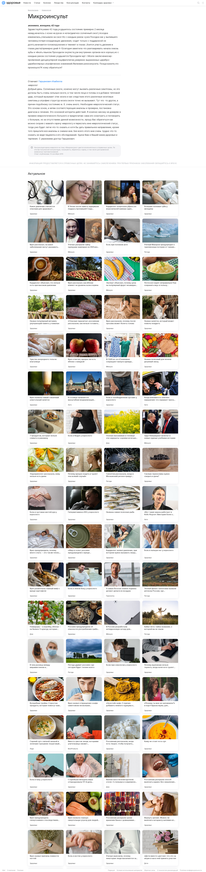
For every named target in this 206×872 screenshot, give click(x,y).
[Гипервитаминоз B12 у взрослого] (84, 504)
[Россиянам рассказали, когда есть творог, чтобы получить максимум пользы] (122, 733)
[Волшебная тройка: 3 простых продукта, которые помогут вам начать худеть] (46, 695)
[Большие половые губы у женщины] (160, 198)
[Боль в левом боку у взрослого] (84, 580)
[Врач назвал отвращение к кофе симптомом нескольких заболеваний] (84, 695)
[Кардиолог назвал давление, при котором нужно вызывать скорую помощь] (122, 542)
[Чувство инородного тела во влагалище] (46, 351)
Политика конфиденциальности (191, 870)
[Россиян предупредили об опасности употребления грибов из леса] (84, 619)
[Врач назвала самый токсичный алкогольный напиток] (46, 389)
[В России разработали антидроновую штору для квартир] (122, 619)
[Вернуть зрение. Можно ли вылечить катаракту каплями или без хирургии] (160, 810)
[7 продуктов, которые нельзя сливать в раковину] (46, 427)
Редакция (111, 870)
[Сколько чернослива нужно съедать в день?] (160, 466)
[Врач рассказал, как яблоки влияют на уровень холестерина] (84, 275)
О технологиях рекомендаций (167, 870)
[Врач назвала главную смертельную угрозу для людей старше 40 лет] (84, 810)
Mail (3, 870)
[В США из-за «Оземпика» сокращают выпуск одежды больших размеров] (122, 351)
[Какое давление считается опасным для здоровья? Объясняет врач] (46, 198)
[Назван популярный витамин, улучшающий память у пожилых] (46, 313)
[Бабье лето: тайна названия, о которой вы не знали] (160, 619)
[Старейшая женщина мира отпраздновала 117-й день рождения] (84, 771)
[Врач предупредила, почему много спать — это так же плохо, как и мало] (46, 542)
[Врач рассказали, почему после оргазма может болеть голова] (122, 313)
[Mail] (3, 3)
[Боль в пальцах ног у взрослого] (160, 542)
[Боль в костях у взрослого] (84, 848)
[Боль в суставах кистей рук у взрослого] (46, 504)
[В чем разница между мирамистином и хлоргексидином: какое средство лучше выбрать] (46, 657)
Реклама (20, 870)
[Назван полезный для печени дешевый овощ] (160, 351)
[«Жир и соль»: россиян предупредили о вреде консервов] (84, 542)
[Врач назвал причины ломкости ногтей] (46, 848)
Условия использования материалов (129, 870)
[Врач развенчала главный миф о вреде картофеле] (46, 580)
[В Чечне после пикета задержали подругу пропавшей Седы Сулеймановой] (84, 198)
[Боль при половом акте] (122, 236)
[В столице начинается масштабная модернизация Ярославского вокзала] (84, 389)
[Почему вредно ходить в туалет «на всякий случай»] (84, 466)
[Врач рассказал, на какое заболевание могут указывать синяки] (46, 236)
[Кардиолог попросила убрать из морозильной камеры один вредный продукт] (122, 198)
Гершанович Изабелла (50, 81)
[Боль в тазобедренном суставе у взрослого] (122, 389)
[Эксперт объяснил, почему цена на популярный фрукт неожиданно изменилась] (122, 275)
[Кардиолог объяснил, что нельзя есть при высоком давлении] (46, 275)
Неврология (46, 10)
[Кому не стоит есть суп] (160, 733)
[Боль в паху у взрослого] (46, 771)
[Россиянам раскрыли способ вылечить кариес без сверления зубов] (160, 771)
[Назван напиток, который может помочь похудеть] (160, 313)
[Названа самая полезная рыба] (122, 504)
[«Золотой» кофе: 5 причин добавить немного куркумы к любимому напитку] (122, 695)
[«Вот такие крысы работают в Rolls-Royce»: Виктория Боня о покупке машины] (160, 504)
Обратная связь (149, 870)
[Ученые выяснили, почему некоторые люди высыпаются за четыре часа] (122, 848)
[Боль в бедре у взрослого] (84, 427)
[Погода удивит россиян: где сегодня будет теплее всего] (84, 657)
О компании (11, 870)
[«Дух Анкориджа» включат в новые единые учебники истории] (160, 427)
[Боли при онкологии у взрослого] (122, 657)
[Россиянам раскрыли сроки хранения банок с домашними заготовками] (122, 810)
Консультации (33, 10)
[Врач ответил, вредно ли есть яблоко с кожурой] (84, 351)
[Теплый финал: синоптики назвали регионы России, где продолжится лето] (160, 580)
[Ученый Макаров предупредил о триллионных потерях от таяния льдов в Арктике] (160, 236)
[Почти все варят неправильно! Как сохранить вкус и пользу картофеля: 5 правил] (160, 275)
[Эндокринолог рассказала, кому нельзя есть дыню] (46, 466)
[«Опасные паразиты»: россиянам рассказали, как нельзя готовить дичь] (84, 313)
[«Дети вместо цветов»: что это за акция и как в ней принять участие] (160, 848)
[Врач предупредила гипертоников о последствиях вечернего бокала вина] (46, 810)
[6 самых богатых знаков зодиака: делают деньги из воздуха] (122, 580)
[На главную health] (13, 3)
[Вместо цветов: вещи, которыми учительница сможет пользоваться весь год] (84, 733)
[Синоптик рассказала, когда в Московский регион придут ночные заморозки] (122, 466)
